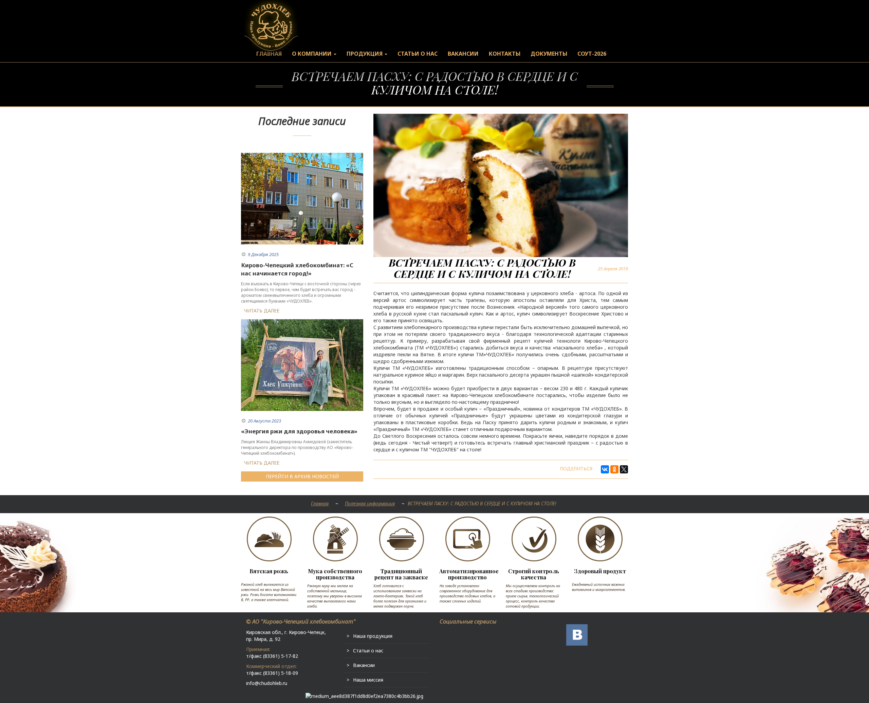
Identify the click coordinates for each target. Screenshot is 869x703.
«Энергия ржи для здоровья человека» (299, 431)
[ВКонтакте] (605, 469)
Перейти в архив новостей (302, 476)
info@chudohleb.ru (266, 683)
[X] (624, 469)
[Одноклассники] (614, 469)
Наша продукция (372, 636)
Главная (320, 503)
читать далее (261, 310)
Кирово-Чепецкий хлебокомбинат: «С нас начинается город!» (297, 269)
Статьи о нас (368, 650)
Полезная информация (370, 503)
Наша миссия (368, 680)
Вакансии (364, 665)
